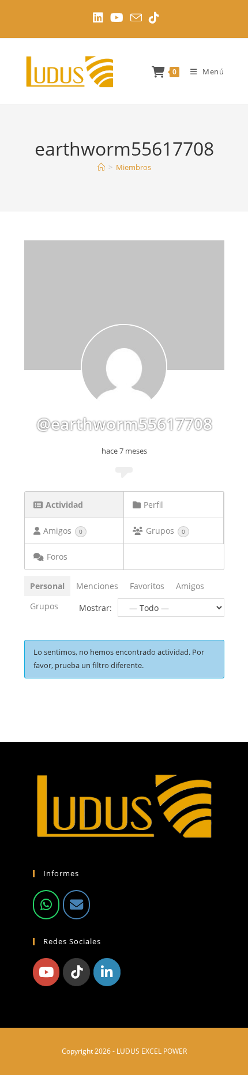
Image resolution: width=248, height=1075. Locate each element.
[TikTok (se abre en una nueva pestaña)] (152, 18)
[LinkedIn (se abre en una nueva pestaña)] (98, 18)
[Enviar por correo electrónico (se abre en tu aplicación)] (136, 18)
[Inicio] (101, 167)
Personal (47, 585)
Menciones (97, 585)
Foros (57, 556)
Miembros (133, 167)
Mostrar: (95, 607)
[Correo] (76, 904)
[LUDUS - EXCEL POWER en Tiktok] (76, 972)
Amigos (62, 530)
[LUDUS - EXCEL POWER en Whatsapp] (46, 904)
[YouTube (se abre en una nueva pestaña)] (117, 18)
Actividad (64, 504)
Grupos (165, 530)
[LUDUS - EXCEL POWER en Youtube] (46, 972)
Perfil (153, 504)
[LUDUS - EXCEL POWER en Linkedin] (106, 972)
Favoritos (147, 585)
